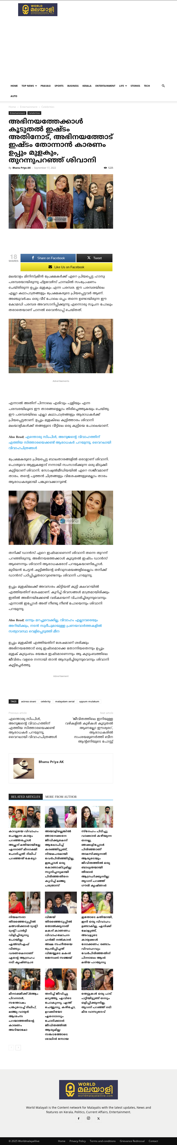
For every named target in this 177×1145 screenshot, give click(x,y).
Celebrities (34, 112)
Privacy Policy (78, 1141)
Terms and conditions (103, 1141)
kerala (87, 85)
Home (14, 85)
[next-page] (18, 1047)
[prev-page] (11, 1047)
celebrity (46, 701)
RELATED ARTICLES (25, 797)
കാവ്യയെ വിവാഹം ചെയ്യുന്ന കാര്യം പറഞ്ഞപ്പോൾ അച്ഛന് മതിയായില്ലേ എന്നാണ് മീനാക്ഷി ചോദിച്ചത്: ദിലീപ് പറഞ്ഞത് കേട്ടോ (24, 845)
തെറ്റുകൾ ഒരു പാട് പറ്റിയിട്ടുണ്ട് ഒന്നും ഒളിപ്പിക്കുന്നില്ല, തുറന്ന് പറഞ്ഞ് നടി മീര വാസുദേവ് (96, 1003)
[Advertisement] (117, 9)
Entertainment (105, 85)
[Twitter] (98, 1119)
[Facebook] (78, 1119)
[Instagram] (88, 1118)
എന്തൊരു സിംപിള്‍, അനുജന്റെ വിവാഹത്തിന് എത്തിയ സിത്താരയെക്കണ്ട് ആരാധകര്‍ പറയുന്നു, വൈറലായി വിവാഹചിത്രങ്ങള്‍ (60, 442)
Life (121, 85)
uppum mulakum (89, 701)
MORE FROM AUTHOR (61, 797)
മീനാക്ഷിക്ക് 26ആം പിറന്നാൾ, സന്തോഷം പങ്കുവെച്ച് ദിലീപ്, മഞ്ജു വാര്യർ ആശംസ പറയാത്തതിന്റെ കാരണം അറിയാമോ (23, 1012)
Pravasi (46, 85)
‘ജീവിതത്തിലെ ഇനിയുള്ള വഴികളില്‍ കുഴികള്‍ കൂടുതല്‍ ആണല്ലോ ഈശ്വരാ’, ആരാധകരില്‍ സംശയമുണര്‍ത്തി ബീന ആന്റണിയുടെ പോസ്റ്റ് (89, 730)
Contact (153, 1141)
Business (73, 85)
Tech (147, 85)
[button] (163, 86)
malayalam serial (64, 701)
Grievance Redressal (132, 1141)
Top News (28, 85)
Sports (59, 85)
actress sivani (28, 701)
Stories (135, 85)
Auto (14, 96)
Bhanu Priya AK (22, 167)
